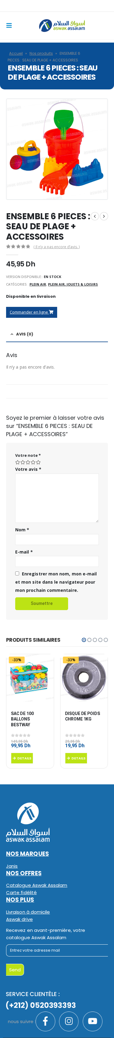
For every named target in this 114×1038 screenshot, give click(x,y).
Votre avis (28, 469)
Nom (22, 530)
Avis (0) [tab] (24, 334)
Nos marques (27, 854)
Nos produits (41, 53)
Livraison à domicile (28, 912)
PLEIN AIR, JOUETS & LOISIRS (73, 284)
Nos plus (20, 900)
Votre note (28, 455)
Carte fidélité (21, 892)
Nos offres (24, 873)
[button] (84, 640)
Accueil (16, 53)
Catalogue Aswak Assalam (36, 885)
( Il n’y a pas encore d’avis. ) (56, 246)
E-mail (24, 552)
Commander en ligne (29, 312)
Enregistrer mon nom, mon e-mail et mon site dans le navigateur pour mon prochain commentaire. (56, 582)
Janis (12, 866)
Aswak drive (19, 919)
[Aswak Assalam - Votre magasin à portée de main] (62, 25)
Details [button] (24, 758)
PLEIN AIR (37, 284)
